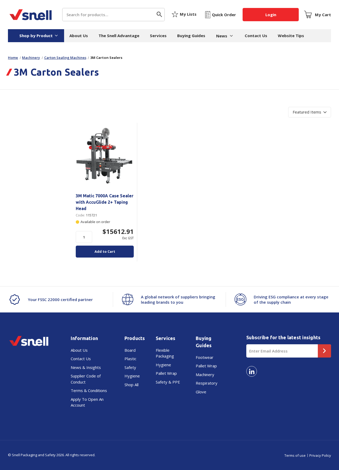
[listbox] (309, 112)
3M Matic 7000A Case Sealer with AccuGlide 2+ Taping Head (104, 202)
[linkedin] (251, 371)
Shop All (131, 384)
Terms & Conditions (89, 390)
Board (130, 350)
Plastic (130, 358)
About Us (78, 35)
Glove (201, 391)
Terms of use (295, 455)
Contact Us (256, 35)
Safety (130, 367)
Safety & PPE (168, 382)
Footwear (204, 357)
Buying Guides (191, 35)
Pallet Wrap (166, 373)
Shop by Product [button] (36, 35)
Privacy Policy (320, 455)
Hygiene (132, 375)
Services (158, 35)
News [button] (221, 35)
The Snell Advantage (119, 35)
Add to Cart (105, 251)
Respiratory (206, 383)
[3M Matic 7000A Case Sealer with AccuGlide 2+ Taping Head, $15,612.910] (105, 156)
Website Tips (291, 35)
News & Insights (86, 367)
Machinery (205, 374)
